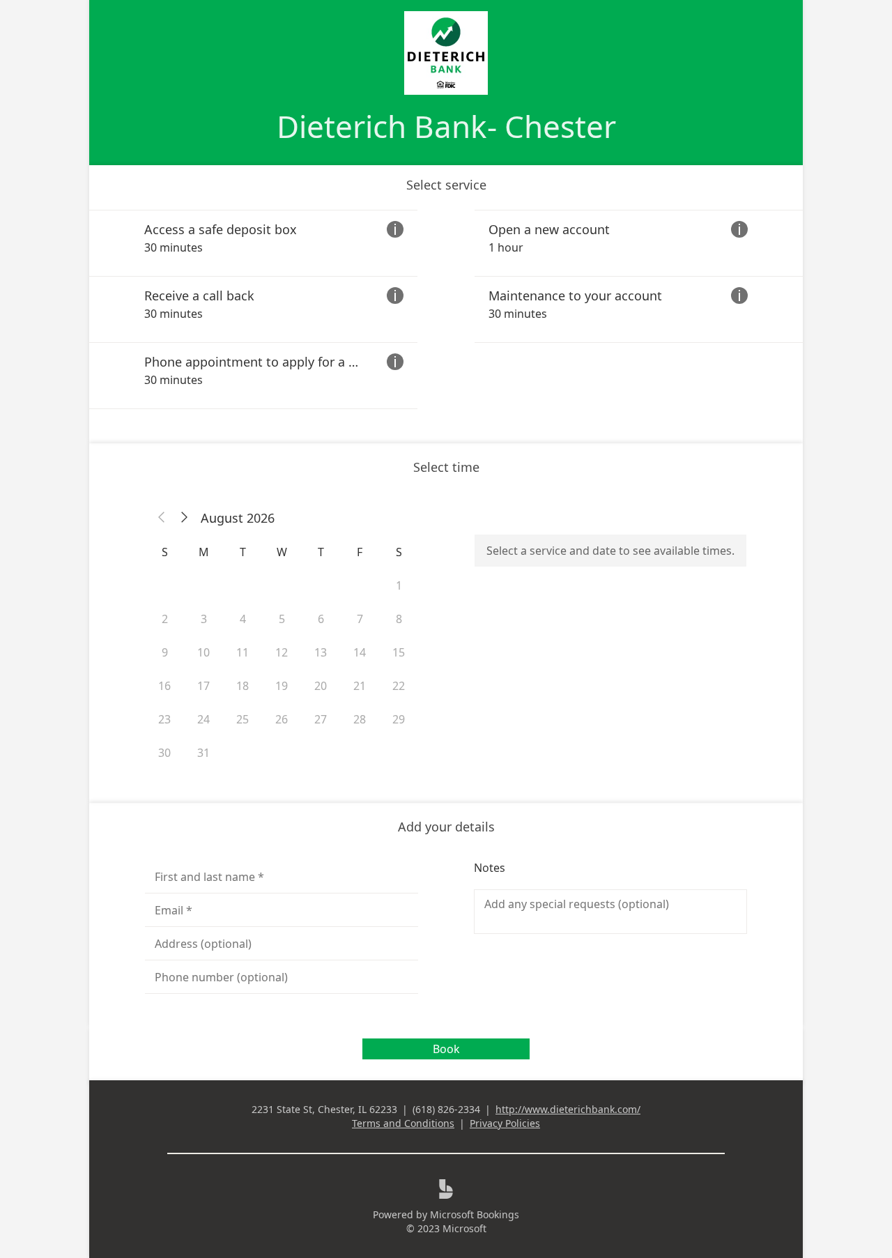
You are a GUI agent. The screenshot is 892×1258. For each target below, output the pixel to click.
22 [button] (398, 685)
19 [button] (281, 685)
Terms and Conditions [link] (403, 1123)
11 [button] (242, 652)
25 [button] (242, 719)
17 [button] (203, 685)
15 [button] (398, 652)
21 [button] (359, 685)
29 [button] (398, 719)
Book (446, 1049)
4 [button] (243, 619)
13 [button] (320, 652)
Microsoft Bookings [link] (474, 1214)
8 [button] (399, 619)
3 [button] (204, 619)
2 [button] (165, 619)
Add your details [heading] (446, 826)
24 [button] (203, 719)
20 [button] (320, 685)
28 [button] (359, 719)
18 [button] (242, 685)
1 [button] (399, 585)
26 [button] (281, 719)
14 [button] (359, 652)
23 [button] (164, 719)
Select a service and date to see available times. (610, 550)
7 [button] (360, 619)
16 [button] (164, 685)
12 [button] (281, 652)
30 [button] (164, 752)
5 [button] (282, 619)
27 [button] (320, 719)
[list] (446, 309)
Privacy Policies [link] (505, 1123)
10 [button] (203, 652)
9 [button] (165, 652)
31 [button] (203, 752)
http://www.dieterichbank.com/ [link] (567, 1109)
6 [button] (321, 619)
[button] (162, 517)
